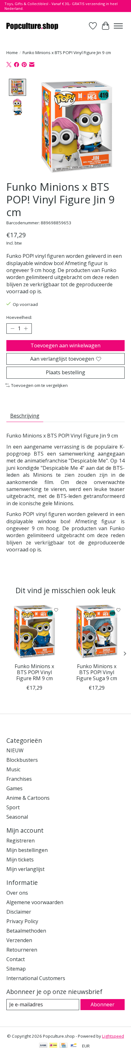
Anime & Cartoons (28, 797)
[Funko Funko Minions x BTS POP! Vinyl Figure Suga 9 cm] (97, 632)
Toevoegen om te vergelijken (39, 385)
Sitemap (16, 968)
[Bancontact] (74, 1046)
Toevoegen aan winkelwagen (65, 345)
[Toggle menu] (118, 26)
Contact (15, 959)
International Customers (35, 978)
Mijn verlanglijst (25, 869)
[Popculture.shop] (32, 26)
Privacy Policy (22, 921)
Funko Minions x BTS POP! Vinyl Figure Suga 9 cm (96, 672)
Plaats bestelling (65, 372)
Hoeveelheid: (19, 317)
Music (13, 769)
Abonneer (102, 1004)
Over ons (17, 892)
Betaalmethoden (26, 930)
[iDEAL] (53, 1046)
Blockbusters (22, 759)
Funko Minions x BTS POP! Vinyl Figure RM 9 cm (34, 672)
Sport (13, 807)
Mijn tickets (20, 859)
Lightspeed (113, 1036)
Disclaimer (18, 911)
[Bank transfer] (43, 1046)
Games (14, 788)
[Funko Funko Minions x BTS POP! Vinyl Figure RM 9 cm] (34, 632)
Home (12, 52)
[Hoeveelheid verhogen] (26, 329)
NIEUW (15, 750)
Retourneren (21, 949)
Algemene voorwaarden (34, 902)
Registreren (20, 840)
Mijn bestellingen (27, 850)
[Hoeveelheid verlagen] (12, 329)
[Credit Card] (63, 1046)
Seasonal (17, 816)
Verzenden (19, 940)
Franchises (19, 778)
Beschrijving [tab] (24, 415)
